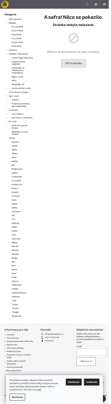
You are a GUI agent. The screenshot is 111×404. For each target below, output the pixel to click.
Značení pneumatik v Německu (20, 341)
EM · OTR (12, 121)
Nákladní (12, 23)
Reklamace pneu (14, 351)
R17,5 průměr (17, 26)
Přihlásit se (86, 361)
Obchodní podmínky (15, 348)
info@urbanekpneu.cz (54, 334)
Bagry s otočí (17, 76)
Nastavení (17, 397)
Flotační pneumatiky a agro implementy (21, 105)
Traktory (15, 99)
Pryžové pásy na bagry (19, 92)
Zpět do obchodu (73, 63)
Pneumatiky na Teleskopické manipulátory (18, 70)
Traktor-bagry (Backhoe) (22, 57)
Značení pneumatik (15, 367)
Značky (12, 138)
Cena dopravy (13, 338)
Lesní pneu (13, 110)
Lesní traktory (18, 114)
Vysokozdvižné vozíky (21, 88)
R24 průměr (17, 46)
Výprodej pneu (15, 19)
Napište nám (12, 344)
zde (39, 389)
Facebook (49, 340)
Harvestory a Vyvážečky (22, 117)
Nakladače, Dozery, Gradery (20, 133)
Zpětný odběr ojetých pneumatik (16, 362)
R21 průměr (17, 38)
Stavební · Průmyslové (18, 54)
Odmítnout (73, 382)
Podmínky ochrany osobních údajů (19, 356)
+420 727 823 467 (52, 337)
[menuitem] (19, 142)
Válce (14, 80)
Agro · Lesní (14, 96)
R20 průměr (17, 34)
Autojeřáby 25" (18, 84)
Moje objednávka (14, 370)
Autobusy (13, 50)
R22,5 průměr (17, 42)
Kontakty (10, 334)
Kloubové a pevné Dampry (19, 126)
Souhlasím (91, 382)
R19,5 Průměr (17, 30)
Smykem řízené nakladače (18, 63)
